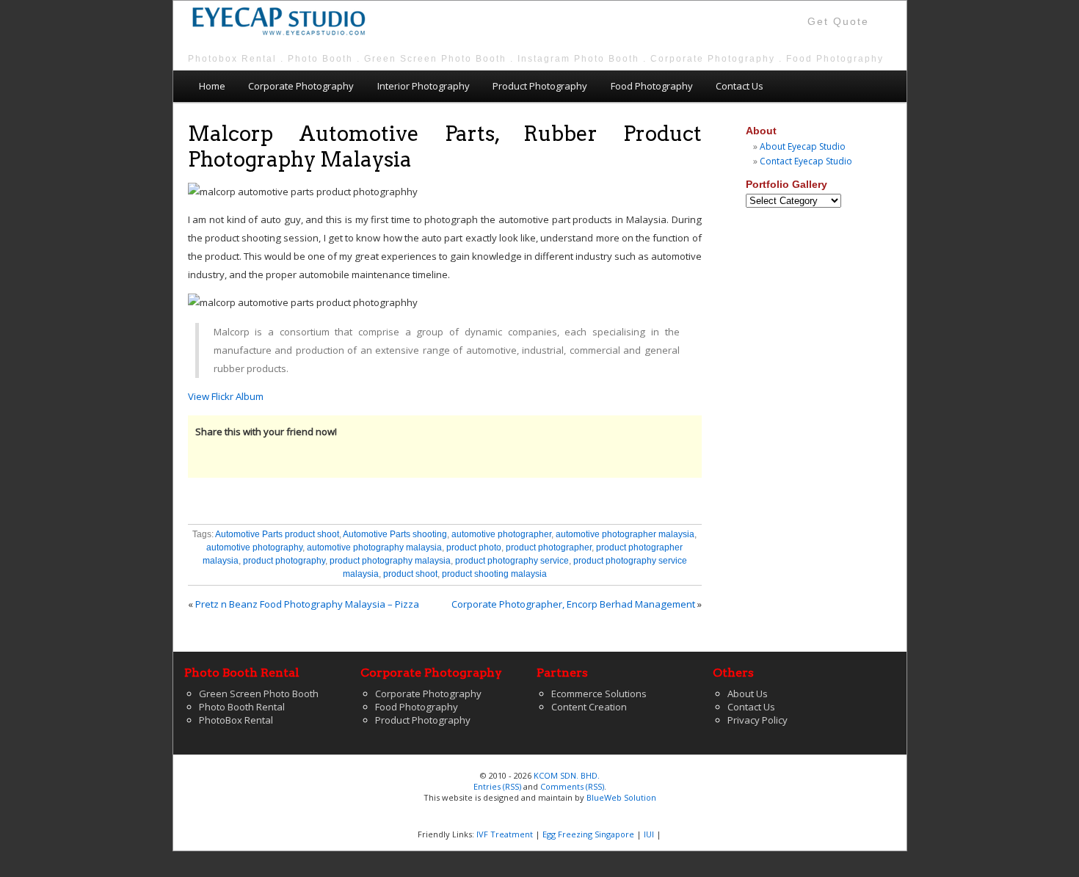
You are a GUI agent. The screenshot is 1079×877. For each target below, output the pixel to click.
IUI (649, 834)
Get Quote (838, 21)
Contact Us (739, 85)
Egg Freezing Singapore (588, 834)
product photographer (549, 547)
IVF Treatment (504, 834)
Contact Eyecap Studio (806, 161)
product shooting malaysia (494, 574)
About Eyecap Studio (803, 146)
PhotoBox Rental (236, 720)
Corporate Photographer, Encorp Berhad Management (573, 604)
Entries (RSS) (497, 786)
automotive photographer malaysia (625, 534)
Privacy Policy (757, 720)
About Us (747, 693)
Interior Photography (423, 85)
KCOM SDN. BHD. (567, 775)
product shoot (410, 574)
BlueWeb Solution (621, 797)
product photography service (512, 561)
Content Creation (589, 706)
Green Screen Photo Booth (259, 693)
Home (212, 85)
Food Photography (652, 85)
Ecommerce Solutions (599, 693)
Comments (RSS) (572, 786)
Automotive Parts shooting (395, 534)
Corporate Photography (301, 85)
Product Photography (540, 85)
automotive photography (254, 547)
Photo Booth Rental (242, 706)
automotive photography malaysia (374, 547)
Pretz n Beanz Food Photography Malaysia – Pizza (307, 604)
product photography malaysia (390, 561)
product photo (473, 547)
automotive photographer (501, 534)
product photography (284, 561)
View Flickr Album (226, 396)
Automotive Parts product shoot (277, 534)
